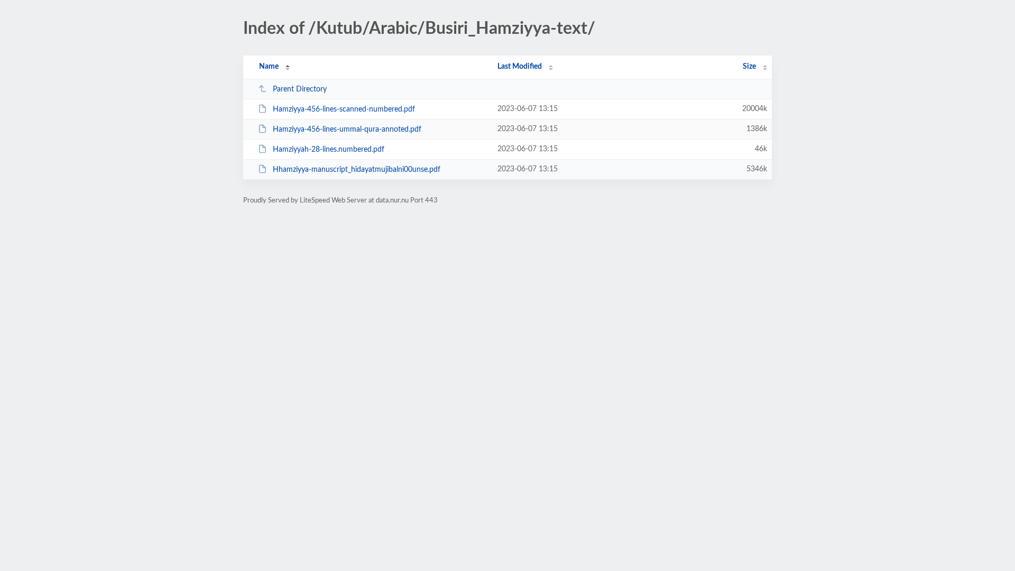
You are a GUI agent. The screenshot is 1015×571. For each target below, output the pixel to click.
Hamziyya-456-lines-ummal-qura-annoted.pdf (347, 129)
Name (269, 66)
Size (749, 66)
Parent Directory (300, 89)
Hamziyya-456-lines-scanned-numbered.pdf (344, 109)
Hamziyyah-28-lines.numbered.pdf (328, 149)
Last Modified (519, 66)
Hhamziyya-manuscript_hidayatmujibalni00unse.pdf (356, 169)
